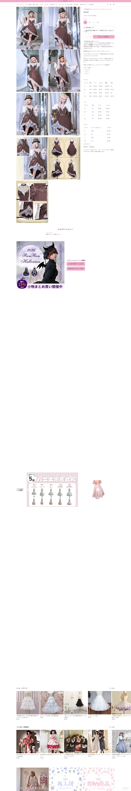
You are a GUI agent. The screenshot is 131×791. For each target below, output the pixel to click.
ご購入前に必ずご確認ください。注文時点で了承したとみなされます (99, 31)
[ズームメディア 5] (32, 114)
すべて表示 (112, 688)
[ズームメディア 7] (32, 158)
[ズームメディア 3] (32, 70)
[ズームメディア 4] (64, 70)
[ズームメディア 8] (64, 158)
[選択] (37, 712)
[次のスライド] (113, 705)
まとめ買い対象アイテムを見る (76, 263)
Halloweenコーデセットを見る (75, 268)
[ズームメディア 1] (32, 28)
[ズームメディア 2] (64, 28)
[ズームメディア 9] (32, 202)
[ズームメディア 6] (64, 114)
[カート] (113, 4)
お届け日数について (89, 27)
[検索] (107, 4)
